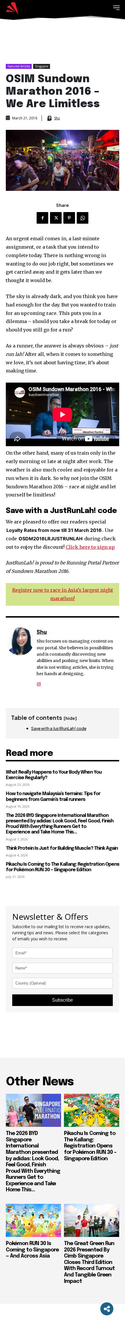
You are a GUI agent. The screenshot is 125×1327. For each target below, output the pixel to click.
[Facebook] (42, 218)
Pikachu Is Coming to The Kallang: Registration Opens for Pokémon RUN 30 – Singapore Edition (90, 1146)
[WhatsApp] (82, 218)
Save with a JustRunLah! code (58, 728)
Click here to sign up (90, 547)
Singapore (41, 66)
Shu (57, 118)
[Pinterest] (69, 218)
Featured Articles (19, 66)
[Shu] (49, 118)
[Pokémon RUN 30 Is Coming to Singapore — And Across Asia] (33, 1220)
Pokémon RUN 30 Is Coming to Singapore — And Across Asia (32, 1250)
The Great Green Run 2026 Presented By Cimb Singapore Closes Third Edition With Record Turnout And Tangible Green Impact (89, 1262)
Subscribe (62, 1000)
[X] (56, 218)
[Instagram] (39, 682)
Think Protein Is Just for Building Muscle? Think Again (62, 848)
